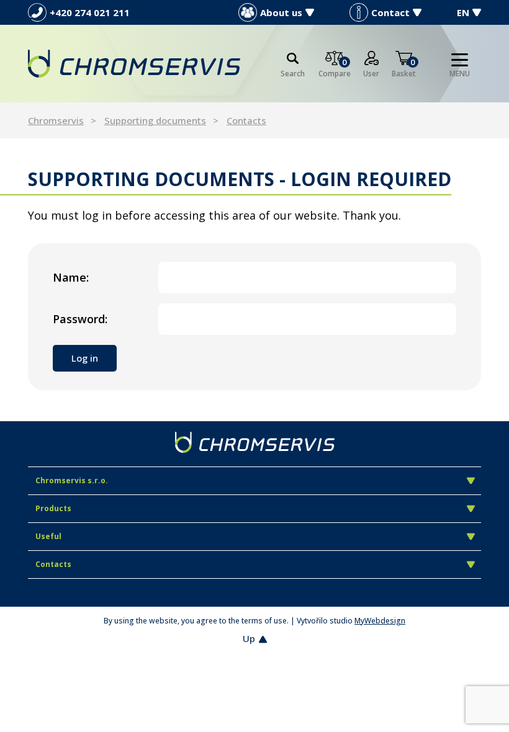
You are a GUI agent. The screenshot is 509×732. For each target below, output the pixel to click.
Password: (80, 318)
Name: (71, 277)
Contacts (246, 120)
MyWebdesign (379, 620)
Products (53, 508)
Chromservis (56, 120)
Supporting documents (155, 120)
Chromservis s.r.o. (71, 480)
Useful (48, 536)
